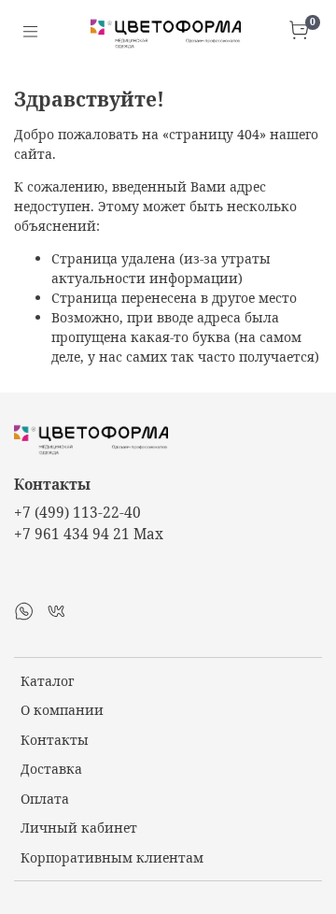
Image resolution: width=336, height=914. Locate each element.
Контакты (55, 740)
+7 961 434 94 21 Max (88, 534)
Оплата (45, 798)
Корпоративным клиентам (112, 857)
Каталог (47, 681)
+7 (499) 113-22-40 (77, 512)
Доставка (51, 769)
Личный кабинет (79, 827)
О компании (62, 710)
